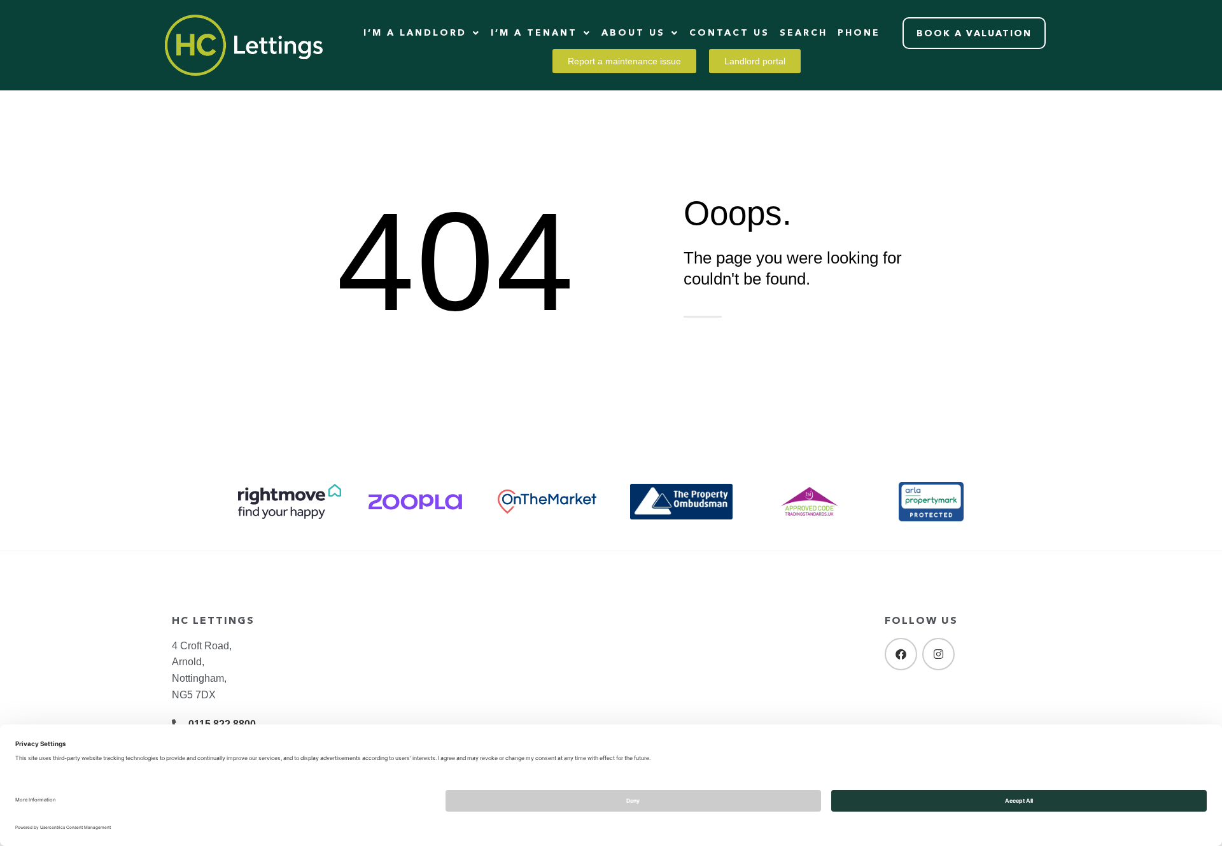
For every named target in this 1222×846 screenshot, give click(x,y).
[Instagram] (938, 654)
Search (803, 32)
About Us (633, 32)
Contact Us (729, 32)
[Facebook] (901, 654)
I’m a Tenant (534, 32)
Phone (859, 32)
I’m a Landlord (415, 32)
